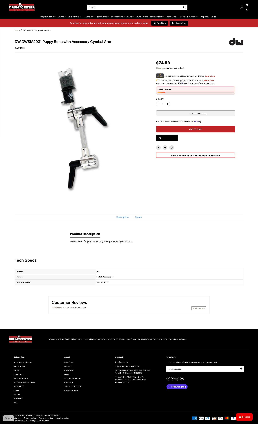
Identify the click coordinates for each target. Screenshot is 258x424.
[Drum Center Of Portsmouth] (21, 7)
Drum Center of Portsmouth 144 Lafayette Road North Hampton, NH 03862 (132, 371)
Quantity (160, 99)
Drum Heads (142, 16)
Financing (68, 382)
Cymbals (89, 16)
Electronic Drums (21, 378)
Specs (138, 217)
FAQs (66, 374)
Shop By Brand (47, 16)
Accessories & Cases (121, 16)
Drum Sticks (156, 16)
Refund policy (16, 418)
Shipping (160, 68)
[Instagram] (177, 378)
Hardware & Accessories (24, 382)
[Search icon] (184, 7)
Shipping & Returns (72, 378)
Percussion (171, 16)
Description (122, 217)
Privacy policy (30, 418)
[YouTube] (182, 378)
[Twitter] (165, 147)
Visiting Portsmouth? (73, 386)
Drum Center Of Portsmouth (33, 415)
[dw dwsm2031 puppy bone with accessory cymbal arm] (81, 127)
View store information (198, 113)
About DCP (68, 362)
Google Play (180, 23)
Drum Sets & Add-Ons (23, 362)
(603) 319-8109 (121, 362)
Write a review (199, 308)
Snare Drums (74, 16)
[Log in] (241, 7)
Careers (67, 366)
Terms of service (46, 418)
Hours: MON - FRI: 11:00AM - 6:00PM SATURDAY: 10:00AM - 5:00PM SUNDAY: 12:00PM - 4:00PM (130, 379)
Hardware (102, 16)
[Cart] (247, 9)
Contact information (18, 420)
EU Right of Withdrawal (39, 420)
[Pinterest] (171, 147)
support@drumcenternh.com (128, 366)
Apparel (204, 16)
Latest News (69, 370)
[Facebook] (158, 147)
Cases (16, 390)
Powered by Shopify (52, 415)
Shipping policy (62, 418)
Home (17, 30)
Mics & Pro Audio (188, 16)
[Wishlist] (247, 4)
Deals (213, 16)
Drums (61, 16)
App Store (161, 23)
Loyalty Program (71, 390)
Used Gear (18, 398)
